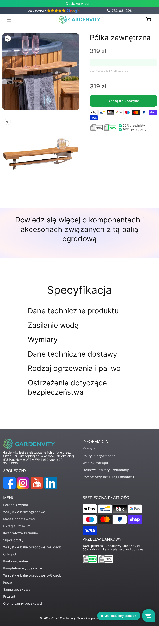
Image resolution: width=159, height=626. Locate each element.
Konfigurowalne (15, 561)
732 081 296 (122, 10)
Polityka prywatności (99, 456)
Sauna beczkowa (16, 589)
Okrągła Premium (16, 526)
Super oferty (13, 540)
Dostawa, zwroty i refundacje (106, 470)
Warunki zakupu (95, 463)
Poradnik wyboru (16, 505)
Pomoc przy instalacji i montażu (108, 477)
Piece (7, 582)
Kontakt (89, 449)
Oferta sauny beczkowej (22, 603)
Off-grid (9, 554)
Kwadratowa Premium (20, 533)
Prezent (9, 596)
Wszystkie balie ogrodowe (24, 512)
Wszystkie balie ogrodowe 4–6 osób (32, 547)
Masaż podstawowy (19, 519)
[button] (53, 11)
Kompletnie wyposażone (22, 568)
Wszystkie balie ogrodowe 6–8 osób (32, 575)
